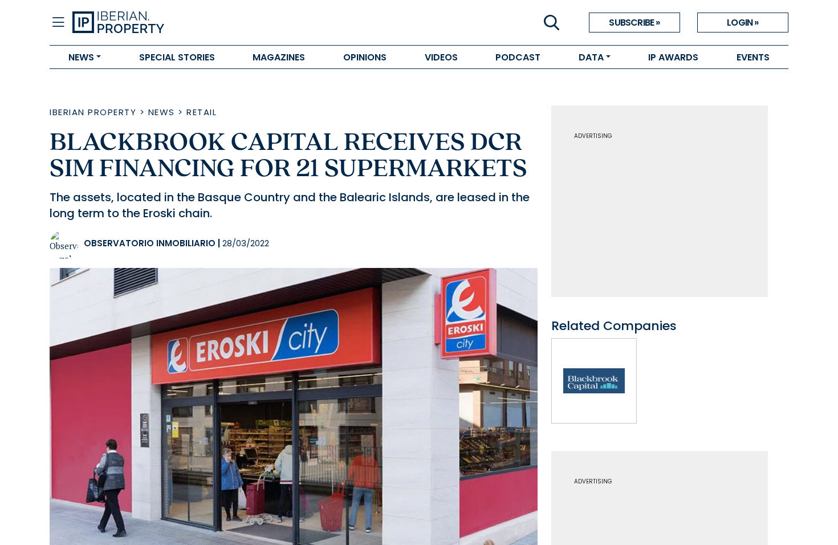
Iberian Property (93, 112)
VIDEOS (441, 57)
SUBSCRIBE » (634, 22)
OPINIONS (365, 57)
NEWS (81, 57)
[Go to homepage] (245, 22)
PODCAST (517, 57)
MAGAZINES (279, 57)
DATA (591, 57)
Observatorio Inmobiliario (149, 243)
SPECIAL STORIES (177, 57)
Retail (201, 112)
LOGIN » (742, 22)
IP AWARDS (673, 57)
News (161, 112)
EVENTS (753, 57)
